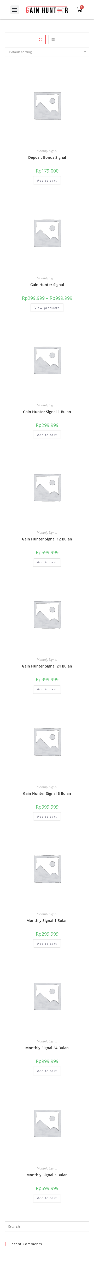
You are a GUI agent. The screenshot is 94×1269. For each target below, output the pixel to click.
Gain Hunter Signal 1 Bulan (47, 411)
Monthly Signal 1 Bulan (47, 920)
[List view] (52, 39)
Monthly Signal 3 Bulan (47, 1174)
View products (47, 308)
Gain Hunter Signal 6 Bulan (47, 793)
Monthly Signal (47, 151)
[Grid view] (41, 39)
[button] (14, 9)
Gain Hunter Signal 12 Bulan (47, 539)
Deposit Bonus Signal (47, 157)
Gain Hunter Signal (47, 284)
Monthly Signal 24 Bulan (47, 1047)
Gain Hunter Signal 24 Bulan (47, 666)
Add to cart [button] (47, 180)
